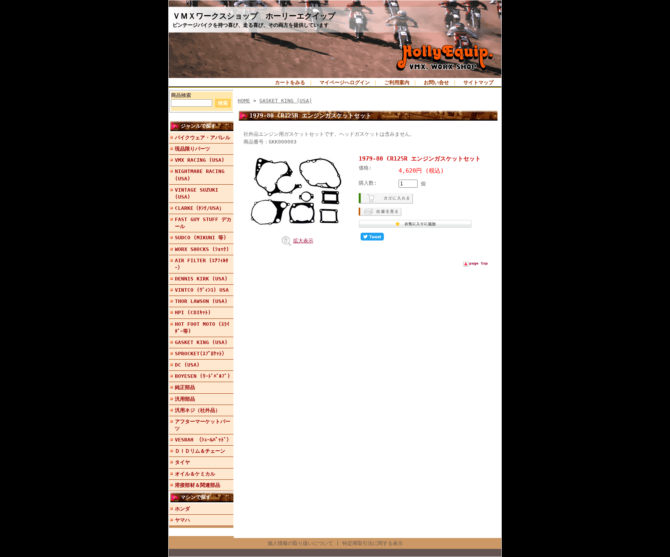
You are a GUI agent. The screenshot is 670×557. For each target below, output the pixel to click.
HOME (244, 101)
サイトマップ (478, 82)
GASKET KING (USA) (201, 342)
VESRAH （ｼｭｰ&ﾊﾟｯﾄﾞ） (203, 440)
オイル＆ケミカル (195, 474)
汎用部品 (185, 399)
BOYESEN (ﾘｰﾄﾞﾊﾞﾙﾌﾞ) (202, 376)
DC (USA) (187, 365)
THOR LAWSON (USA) (201, 301)
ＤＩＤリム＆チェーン (200, 451)
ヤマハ (182, 520)
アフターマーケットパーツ (202, 425)
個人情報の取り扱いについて (300, 543)
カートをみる (290, 82)
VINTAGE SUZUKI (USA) (196, 193)
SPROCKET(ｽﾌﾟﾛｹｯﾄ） (201, 353)
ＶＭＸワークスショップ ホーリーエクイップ (254, 16)
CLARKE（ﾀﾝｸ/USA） (199, 208)
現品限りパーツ (192, 149)
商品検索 (181, 95)
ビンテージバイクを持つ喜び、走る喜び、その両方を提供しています (251, 25)
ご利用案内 (396, 82)
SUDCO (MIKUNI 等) (200, 237)
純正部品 (185, 387)
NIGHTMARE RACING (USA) (199, 174)
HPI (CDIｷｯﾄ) (193, 312)
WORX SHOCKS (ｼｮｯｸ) (202, 249)
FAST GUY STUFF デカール (203, 222)
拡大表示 (303, 241)
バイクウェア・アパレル (202, 137)
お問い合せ (436, 82)
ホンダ (182, 509)
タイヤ (182, 462)
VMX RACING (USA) (199, 160)
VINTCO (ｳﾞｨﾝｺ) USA (202, 290)
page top (478, 263)
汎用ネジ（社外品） (197, 410)
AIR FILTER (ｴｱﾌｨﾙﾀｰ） (201, 264)
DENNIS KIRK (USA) (201, 279)
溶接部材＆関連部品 (197, 485)
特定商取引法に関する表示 (372, 543)
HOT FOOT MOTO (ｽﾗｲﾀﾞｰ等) (202, 327)
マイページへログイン (344, 82)
